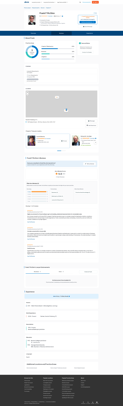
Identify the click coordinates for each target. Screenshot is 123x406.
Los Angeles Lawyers (47, 382)
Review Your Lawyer (28, 382)
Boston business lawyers (32, 367)
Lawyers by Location (36, 2)
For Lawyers (26, 391)
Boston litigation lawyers (79, 367)
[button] (88, 22)
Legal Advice (27, 384)
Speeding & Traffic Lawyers (67, 397)
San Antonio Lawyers (47, 395)
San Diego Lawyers (47, 397)
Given (61, 271)
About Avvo (83, 380)
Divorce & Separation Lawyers (68, 393)
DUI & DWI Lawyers (66, 387)
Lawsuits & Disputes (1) (57, 200)
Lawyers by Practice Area (49, 2)
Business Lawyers (65, 382)
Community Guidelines (51, 401)
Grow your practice (87, 2)
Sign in (96, 2)
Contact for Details (87, 52)
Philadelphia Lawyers (47, 391)
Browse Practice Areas (29, 387)
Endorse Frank (88, 271)
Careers (82, 382)
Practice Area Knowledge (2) (83, 192)
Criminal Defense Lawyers (67, 384)
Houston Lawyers (47, 387)
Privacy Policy (34, 401)
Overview (33, 33)
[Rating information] (62, 16)
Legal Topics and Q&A (61, 2)
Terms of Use (27, 401)
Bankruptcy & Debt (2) (57, 196)
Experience (90, 33)
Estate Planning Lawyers (67, 389)
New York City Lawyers (48, 380)
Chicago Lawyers (46, 384)
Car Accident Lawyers (66, 391)
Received (37, 271)
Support (82, 384)
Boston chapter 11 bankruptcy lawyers (58, 367)
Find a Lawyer (27, 380)
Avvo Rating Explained (85, 387)
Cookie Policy (41, 401)
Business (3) (55, 192)
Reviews (61, 33)
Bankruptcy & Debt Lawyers (68, 380)
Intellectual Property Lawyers (68, 395)
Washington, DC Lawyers (48, 389)
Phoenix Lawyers (46, 393)
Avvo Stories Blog (28, 389)
